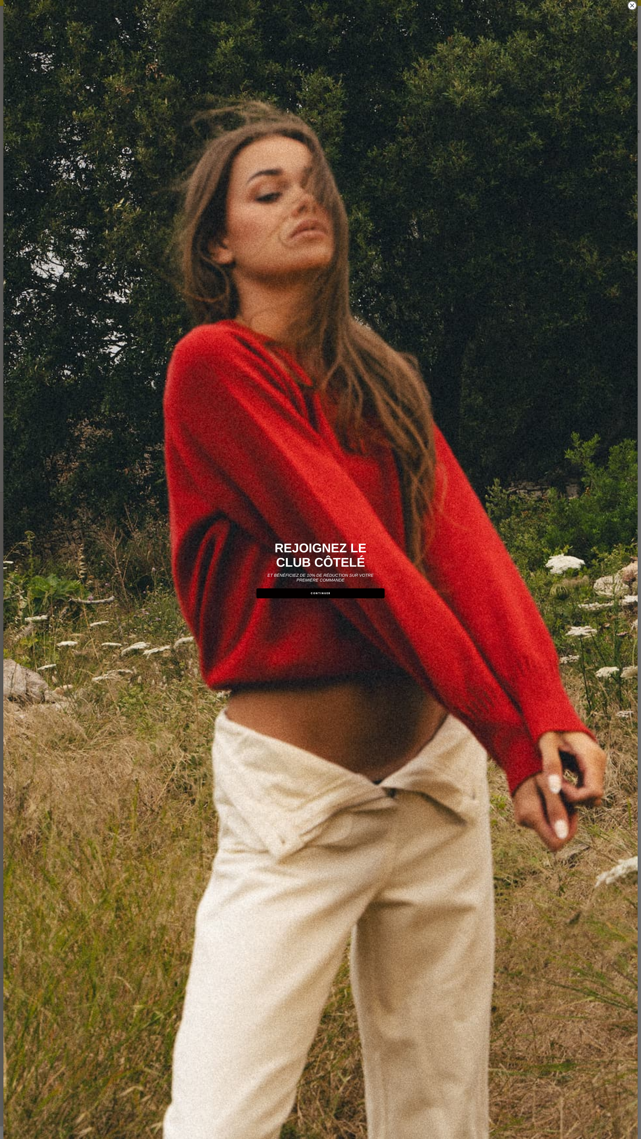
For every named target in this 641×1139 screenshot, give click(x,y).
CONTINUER (321, 593)
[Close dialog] (632, 5)
